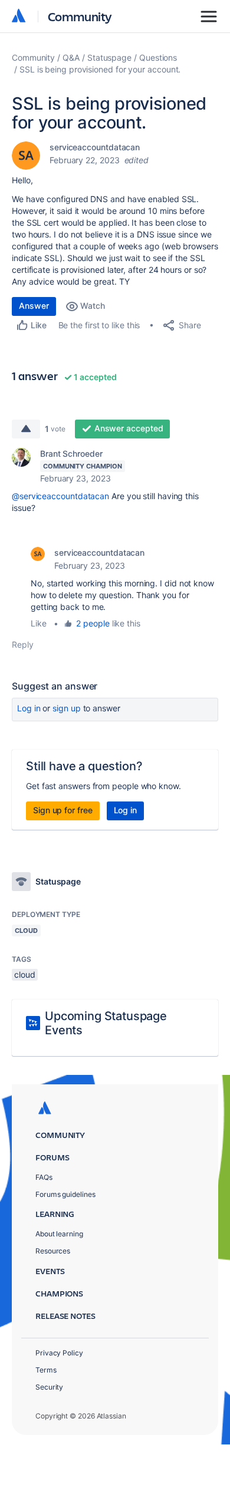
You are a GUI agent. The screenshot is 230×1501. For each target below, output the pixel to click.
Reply (23, 644)
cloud (24, 974)
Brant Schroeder (71, 453)
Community (80, 16)
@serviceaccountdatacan (60, 496)
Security (49, 1387)
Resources (52, 1250)
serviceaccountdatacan (95, 147)
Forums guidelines (65, 1194)
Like (39, 623)
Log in (29, 708)
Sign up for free (63, 810)
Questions (158, 57)
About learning (59, 1233)
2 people (92, 623)
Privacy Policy (59, 1352)
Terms (46, 1369)
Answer (34, 306)
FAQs (43, 1177)
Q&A (71, 57)
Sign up (66, 708)
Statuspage (109, 57)
